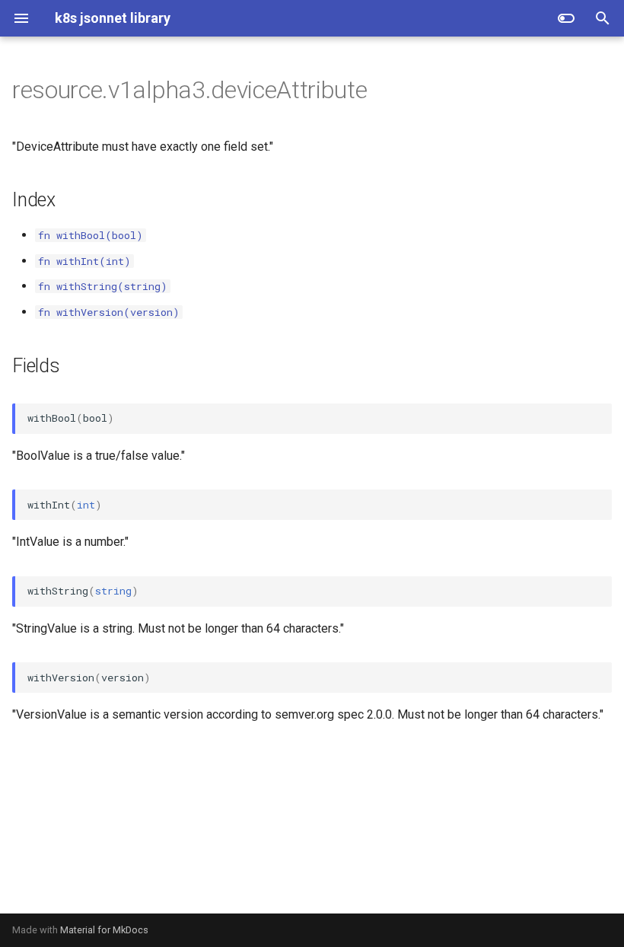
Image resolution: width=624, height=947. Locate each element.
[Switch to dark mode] (566, 18)
